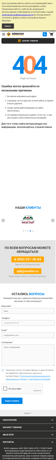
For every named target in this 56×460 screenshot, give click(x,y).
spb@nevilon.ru (27, 271)
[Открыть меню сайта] (3, 34)
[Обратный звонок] (45, 34)
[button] (3, 220)
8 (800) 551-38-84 (27, 259)
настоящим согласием (39, 379)
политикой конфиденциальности (17, 14)
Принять (8, 26)
